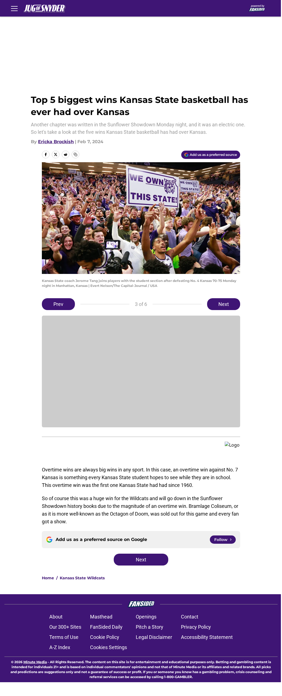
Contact (189, 617)
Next (223, 304)
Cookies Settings (108, 647)
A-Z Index (59, 647)
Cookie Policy (104, 637)
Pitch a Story (149, 627)
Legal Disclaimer (154, 637)
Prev (58, 304)
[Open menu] (14, 8)
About (56, 617)
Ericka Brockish (56, 141)
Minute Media (35, 662)
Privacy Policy (196, 627)
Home (48, 577)
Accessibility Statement (207, 637)
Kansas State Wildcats (82, 577)
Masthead (101, 617)
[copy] (75, 154)
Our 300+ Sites (65, 627)
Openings (146, 617)
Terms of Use (63, 637)
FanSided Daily (106, 627)
